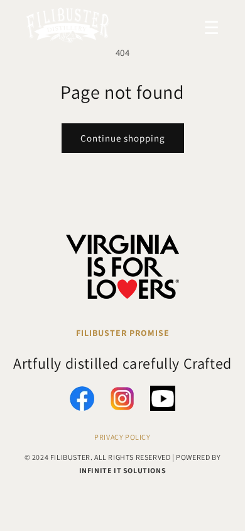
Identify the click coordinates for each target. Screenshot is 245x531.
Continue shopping (122, 138)
